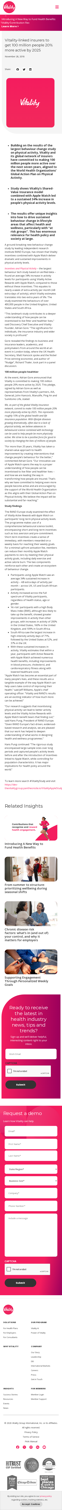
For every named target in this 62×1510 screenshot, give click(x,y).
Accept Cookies (31, 1504)
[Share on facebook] (17, 69)
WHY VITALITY (10, 1346)
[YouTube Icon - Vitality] (44, 1447)
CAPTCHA (11, 1063)
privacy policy (46, 1496)
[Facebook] (17, 1447)
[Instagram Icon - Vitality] (31, 1447)
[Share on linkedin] (30, 69)
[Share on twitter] (24, 69)
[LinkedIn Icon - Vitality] (37, 1447)
